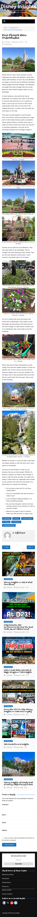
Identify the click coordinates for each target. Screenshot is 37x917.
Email (4, 822)
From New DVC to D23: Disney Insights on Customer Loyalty (18, 710)
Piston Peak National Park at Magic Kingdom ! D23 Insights (18, 671)
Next (29, 547)
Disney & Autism (7, 894)
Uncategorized (8, 44)
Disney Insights (18, 6)
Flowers (17, 518)
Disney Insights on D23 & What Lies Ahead (18, 583)
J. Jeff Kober (7, 42)
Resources (5, 886)
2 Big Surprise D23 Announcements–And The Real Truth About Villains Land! (18, 627)
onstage (6, 522)
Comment (5, 804)
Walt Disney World (9, 525)
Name (4, 814)
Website (4, 830)
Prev (7, 547)
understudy (17, 522)
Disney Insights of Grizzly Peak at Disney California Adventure (18, 783)
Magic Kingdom (28, 518)
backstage (7, 518)
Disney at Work (6, 890)
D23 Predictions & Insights (16, 744)
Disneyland (5, 878)
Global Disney (6, 882)
